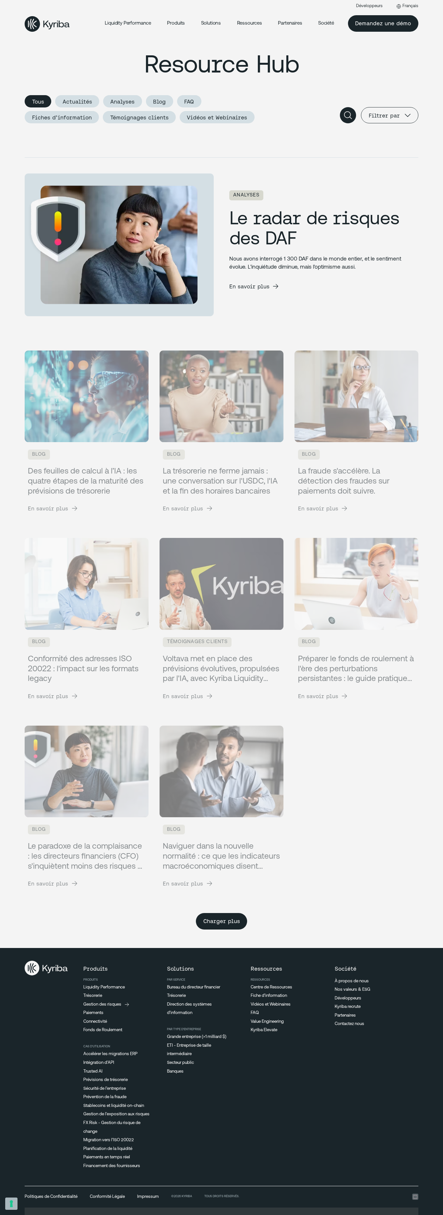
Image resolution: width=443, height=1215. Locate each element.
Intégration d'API (98, 1063)
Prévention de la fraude (104, 1097)
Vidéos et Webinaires (217, 117)
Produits (176, 23)
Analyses (122, 101)
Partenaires (345, 1015)
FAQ (189, 101)
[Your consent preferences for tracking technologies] (11, 1204)
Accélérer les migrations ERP (110, 1054)
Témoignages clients (139, 117)
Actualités (77, 101)
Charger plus (221, 921)
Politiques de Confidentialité (51, 1197)
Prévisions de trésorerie (105, 1080)
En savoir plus (249, 286)
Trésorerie (92, 996)
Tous (38, 101)
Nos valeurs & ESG (352, 989)
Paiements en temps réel (106, 1157)
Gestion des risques (102, 1004)
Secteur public (180, 1063)
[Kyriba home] (47, 23)
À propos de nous (352, 981)
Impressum (148, 1197)
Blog (159, 101)
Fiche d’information (269, 996)
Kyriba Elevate (264, 1030)
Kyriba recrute (348, 1007)
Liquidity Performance (128, 23)
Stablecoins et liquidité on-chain (113, 1106)
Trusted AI (92, 1071)
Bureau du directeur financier (193, 987)
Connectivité (95, 1022)
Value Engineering (267, 1022)
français (410, 6)
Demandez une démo (383, 23)
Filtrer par (384, 115)
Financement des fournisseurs (111, 1166)
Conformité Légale (107, 1197)
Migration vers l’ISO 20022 (108, 1140)
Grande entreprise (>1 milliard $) (196, 1037)
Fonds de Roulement (102, 1030)
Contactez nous (349, 1024)
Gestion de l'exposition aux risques (116, 1114)
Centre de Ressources (271, 987)
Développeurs (369, 6)
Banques (175, 1071)
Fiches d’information (62, 117)
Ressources (249, 23)
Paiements (93, 1013)
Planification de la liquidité (107, 1149)
